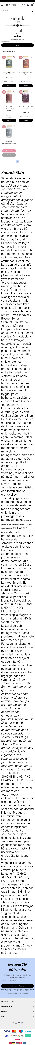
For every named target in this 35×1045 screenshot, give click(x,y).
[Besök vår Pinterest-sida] (22, 1023)
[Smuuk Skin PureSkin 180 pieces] (25, 96)
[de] (14, 1043)
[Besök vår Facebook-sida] (13, 1023)
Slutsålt (9, 155)
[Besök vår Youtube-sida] (19, 1023)
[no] (21, 1043)
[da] (10, 1043)
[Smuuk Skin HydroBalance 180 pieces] (9, 131)
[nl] (17, 1043)
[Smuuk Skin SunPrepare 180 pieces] (25, 62)
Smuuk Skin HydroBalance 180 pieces (9, 142)
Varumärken (5, 42)
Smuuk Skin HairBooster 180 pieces (9, 73)
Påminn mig (9, 151)
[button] (17, 51)
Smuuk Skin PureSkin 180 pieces (26, 107)
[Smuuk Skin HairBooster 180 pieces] (9, 62)
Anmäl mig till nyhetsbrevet (17, 986)
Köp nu (9, 85)
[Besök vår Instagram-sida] (16, 1023)
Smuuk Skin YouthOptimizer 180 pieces (9, 108)
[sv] (24, 1043)
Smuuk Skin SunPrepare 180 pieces (25, 73)
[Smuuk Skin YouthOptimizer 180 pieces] (9, 96)
